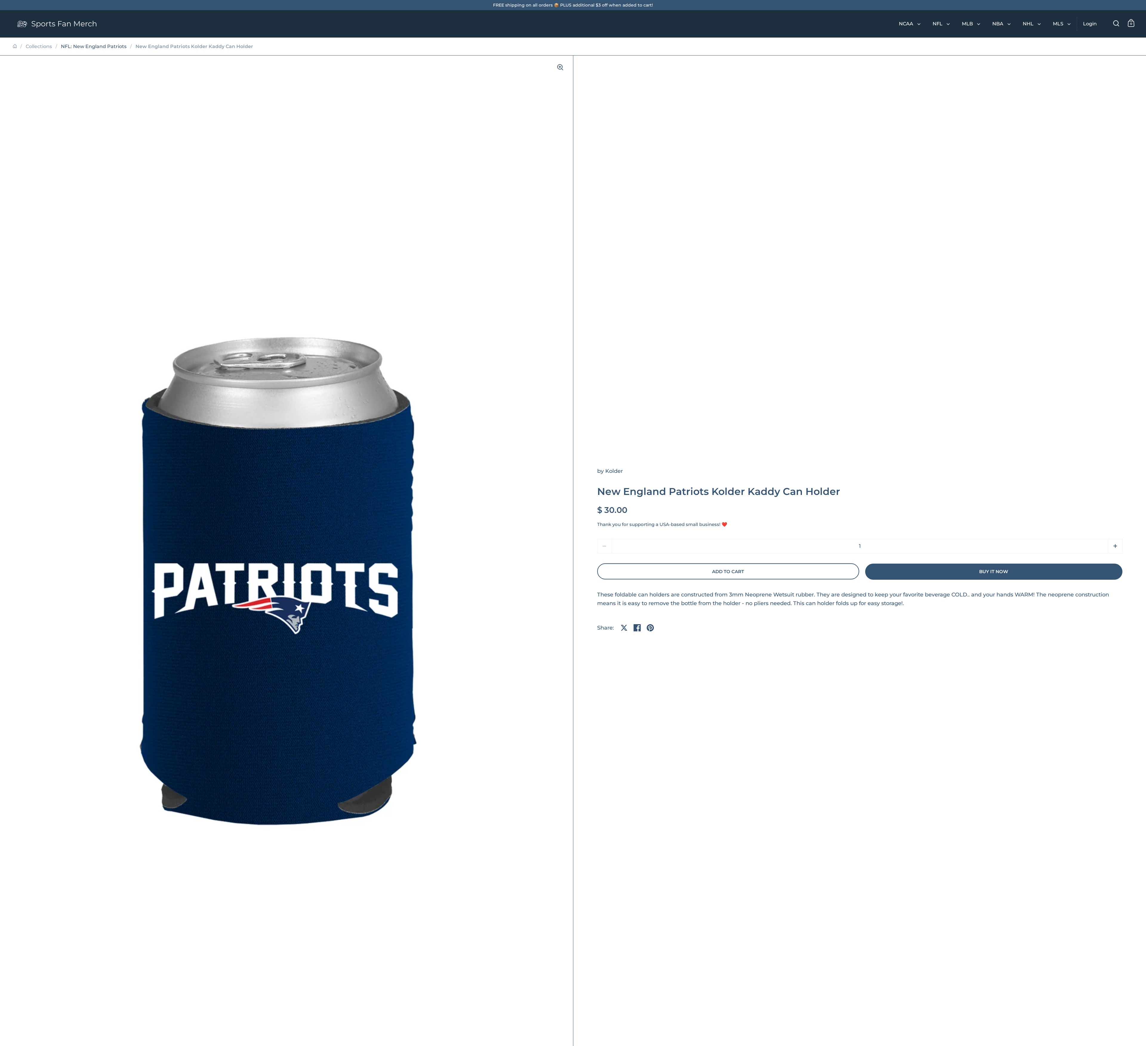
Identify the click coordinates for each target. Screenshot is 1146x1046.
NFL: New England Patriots (94, 46)
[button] (1115, 546)
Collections (39, 46)
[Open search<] (1116, 23)
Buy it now (993, 571)
